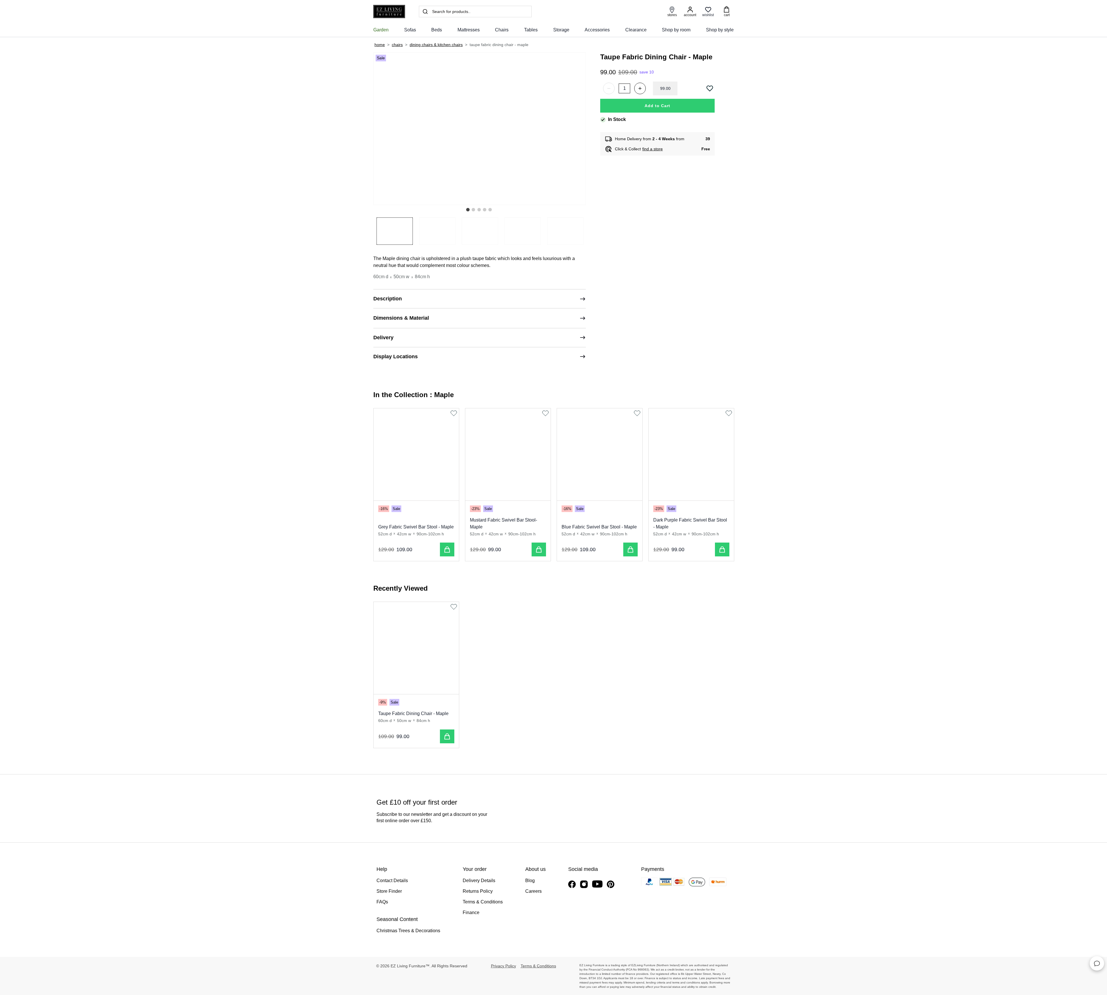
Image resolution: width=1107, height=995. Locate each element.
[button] (468, 209)
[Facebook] (572, 884)
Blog (530, 880)
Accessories (597, 29)
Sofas (410, 29)
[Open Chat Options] (1097, 963)
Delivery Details (479, 880)
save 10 (646, 72)
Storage (561, 29)
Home (379, 44)
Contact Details (392, 880)
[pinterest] (610, 884)
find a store (652, 149)
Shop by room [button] (676, 29)
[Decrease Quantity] (609, 88)
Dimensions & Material (401, 318)
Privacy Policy (503, 966)
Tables (531, 29)
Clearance (636, 29)
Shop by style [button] (720, 29)
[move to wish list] (710, 88)
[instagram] (584, 884)
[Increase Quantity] (640, 88)
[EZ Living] (389, 11)
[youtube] (597, 884)
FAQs (382, 901)
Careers (533, 891)
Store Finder (389, 891)
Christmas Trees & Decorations (408, 930)
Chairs (502, 29)
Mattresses (469, 29)
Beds (436, 29)
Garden (381, 29)
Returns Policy (478, 891)
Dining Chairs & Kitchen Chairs (436, 44)
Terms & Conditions (483, 901)
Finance (471, 912)
